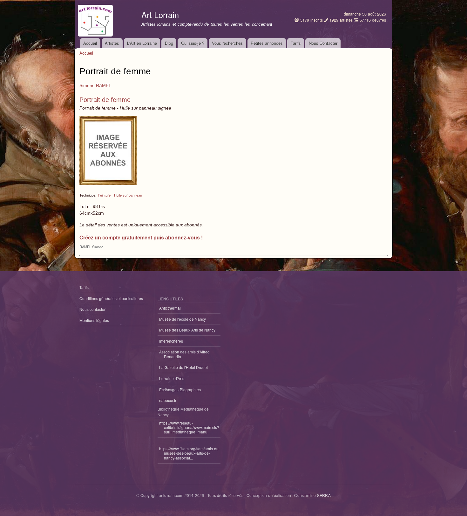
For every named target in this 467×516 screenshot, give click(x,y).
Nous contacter (92, 309)
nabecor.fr (167, 400)
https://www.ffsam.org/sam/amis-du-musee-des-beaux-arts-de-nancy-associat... (189, 453)
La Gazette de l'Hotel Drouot (183, 367)
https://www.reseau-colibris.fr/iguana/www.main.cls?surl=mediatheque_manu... (189, 427)
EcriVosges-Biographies (180, 389)
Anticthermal (170, 308)
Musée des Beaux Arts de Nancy (187, 329)
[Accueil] (96, 19)
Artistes (112, 43)
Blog (169, 43)
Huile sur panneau (128, 195)
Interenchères (171, 341)
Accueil (90, 43)
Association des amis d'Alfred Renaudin (184, 354)
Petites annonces (267, 43)
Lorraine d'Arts (171, 378)
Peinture (104, 195)
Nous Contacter (323, 43)
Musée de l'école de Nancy (182, 319)
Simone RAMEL (95, 85)
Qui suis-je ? (192, 43)
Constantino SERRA (312, 495)
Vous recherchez (227, 43)
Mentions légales (94, 320)
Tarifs (296, 43)
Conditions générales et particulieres (111, 298)
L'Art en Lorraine (142, 43)
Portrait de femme (105, 99)
